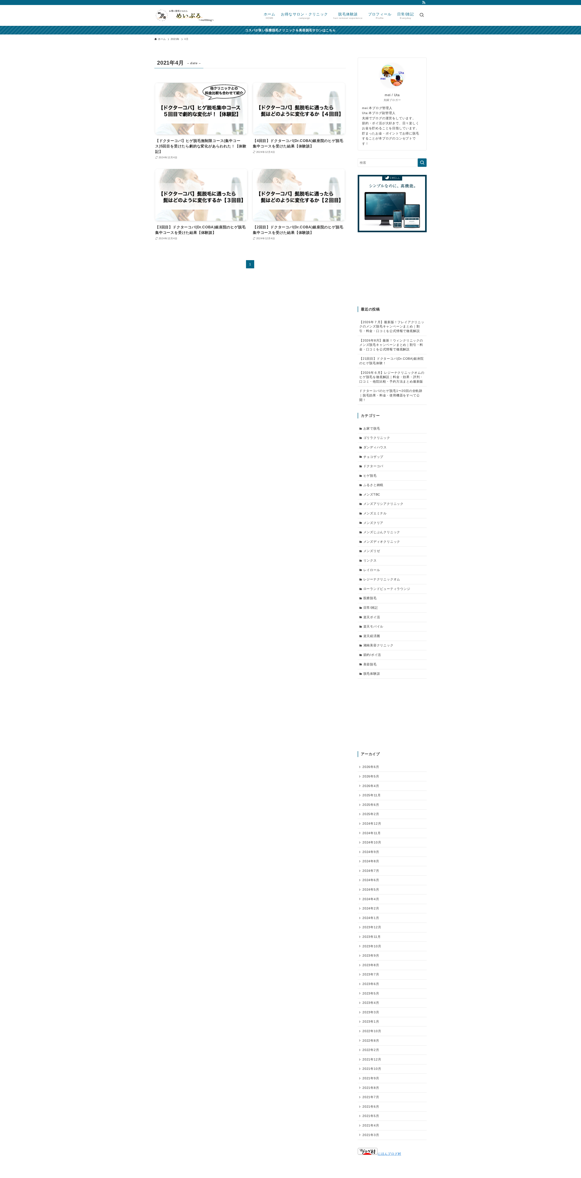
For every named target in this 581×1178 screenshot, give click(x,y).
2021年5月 (370, 1116)
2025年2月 (370, 814)
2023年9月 (370, 955)
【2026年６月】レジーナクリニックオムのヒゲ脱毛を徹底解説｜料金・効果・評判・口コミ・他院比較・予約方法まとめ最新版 (391, 377)
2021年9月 (370, 1078)
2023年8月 (370, 965)
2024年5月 (370, 889)
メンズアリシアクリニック (383, 504)
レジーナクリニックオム (381, 579)
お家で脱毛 (371, 428)
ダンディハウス (375, 447)
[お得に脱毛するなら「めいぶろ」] (184, 15)
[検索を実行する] (422, 162)
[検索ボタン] (422, 15)
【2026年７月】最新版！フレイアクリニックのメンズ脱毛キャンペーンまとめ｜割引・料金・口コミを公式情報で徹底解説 (391, 326)
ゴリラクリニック (376, 438)
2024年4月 (370, 899)
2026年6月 (370, 767)
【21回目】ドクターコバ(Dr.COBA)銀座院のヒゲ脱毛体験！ (391, 361)
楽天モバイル (373, 626)
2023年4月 (370, 1002)
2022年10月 (371, 1031)
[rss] (424, 2)
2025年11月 (371, 795)
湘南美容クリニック (378, 645)
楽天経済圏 (371, 636)
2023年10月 (371, 946)
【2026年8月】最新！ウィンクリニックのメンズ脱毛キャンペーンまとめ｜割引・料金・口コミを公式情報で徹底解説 (391, 345)
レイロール (371, 570)
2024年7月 (370, 871)
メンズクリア (373, 523)
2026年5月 (370, 776)
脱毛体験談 (371, 673)
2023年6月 (370, 984)
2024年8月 (370, 861)
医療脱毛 (370, 598)
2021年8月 (370, 1088)
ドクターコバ (373, 466)
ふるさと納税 (373, 485)
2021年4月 (370, 1125)
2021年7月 (370, 1097)
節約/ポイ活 (372, 655)
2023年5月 (370, 993)
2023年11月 (371, 936)
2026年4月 (370, 786)
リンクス (370, 560)
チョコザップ (373, 457)
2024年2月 (370, 908)
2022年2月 (370, 1050)
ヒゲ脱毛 (370, 475)
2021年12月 (371, 1059)
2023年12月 (371, 927)
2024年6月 (370, 880)
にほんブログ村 (389, 1154)
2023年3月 (370, 1012)
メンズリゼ (371, 551)
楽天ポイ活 (371, 617)
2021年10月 (371, 1068)
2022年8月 (370, 1040)
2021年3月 (370, 1135)
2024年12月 (371, 823)
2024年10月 (371, 842)
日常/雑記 (370, 607)
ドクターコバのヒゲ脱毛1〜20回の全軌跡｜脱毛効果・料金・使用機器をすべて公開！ (390, 395)
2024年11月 (371, 833)
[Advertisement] (392, 270)
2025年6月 (370, 805)
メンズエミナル (375, 513)
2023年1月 (370, 1021)
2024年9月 (370, 852)
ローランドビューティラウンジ (386, 589)
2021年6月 (370, 1106)
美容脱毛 (370, 664)
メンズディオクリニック (381, 541)
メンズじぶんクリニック (381, 532)
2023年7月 (370, 974)
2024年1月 (370, 918)
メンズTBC (371, 494)
